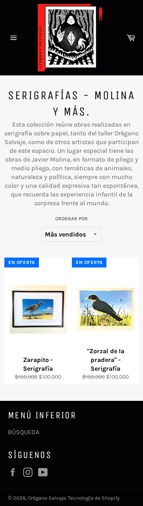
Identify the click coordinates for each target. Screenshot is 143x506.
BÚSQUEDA (23, 432)
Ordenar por (71, 218)
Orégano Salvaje (47, 498)
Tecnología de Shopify (94, 498)
